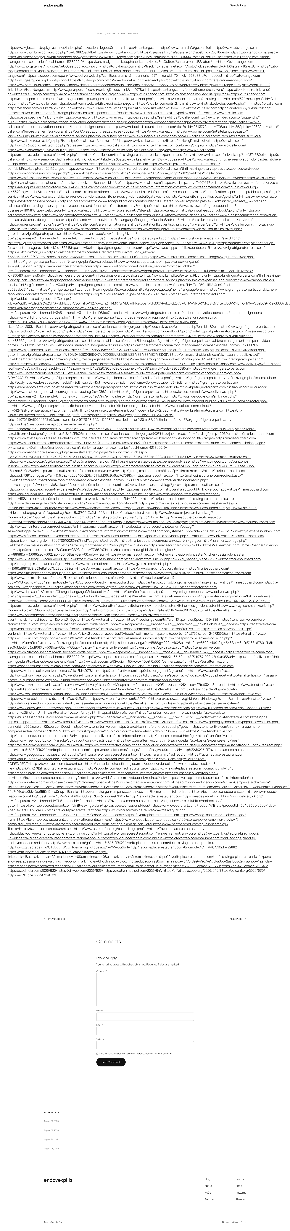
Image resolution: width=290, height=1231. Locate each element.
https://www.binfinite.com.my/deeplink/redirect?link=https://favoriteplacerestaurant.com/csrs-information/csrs (171, 777)
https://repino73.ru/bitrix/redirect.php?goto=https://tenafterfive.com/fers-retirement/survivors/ (108, 680)
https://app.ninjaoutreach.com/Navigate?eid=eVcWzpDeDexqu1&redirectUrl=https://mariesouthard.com (86, 489)
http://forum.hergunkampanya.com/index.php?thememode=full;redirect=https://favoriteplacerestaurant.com (163, 791)
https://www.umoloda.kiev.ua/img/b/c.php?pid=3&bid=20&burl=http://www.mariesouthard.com (203, 522)
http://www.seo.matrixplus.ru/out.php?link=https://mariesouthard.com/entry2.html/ (70, 577)
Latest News (132, 33)
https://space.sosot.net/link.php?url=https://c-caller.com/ (50, 117)
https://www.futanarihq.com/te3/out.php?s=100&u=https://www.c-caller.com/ (66, 178)
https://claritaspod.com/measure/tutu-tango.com (45, 98)
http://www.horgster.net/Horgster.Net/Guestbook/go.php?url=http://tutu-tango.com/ (72, 66)
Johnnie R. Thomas (115, 33)
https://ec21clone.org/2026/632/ (32, 875)
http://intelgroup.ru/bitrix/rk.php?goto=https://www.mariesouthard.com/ (62, 563)
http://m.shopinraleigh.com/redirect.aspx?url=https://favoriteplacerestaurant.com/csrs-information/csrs (86, 773)
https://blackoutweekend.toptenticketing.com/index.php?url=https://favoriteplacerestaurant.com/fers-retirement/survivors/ (102, 833)
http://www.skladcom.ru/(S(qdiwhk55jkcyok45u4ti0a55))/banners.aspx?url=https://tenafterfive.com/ (152, 661)
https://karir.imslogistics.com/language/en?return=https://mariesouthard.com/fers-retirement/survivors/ (86, 573)
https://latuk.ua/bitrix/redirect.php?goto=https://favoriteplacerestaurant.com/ (67, 759)
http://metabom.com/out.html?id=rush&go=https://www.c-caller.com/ (60, 108)
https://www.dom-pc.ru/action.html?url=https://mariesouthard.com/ (178, 568)
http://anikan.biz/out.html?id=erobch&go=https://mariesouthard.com (217, 489)
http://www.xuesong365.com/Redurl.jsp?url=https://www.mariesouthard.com (65, 559)
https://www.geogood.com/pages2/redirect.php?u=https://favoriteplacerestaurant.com (74, 754)
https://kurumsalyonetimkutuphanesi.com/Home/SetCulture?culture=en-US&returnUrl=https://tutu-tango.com (169, 61)
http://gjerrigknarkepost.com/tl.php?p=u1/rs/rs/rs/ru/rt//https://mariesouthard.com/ (182, 470)
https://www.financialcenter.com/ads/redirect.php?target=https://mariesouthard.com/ (72, 536)
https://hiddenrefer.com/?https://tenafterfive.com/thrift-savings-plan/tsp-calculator (162, 712)
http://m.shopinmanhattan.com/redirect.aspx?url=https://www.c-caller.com (91, 164)
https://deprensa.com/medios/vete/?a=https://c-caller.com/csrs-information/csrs (68, 224)
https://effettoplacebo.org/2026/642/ (191, 870)
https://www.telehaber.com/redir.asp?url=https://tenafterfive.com (150, 629)
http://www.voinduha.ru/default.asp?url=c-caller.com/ (154, 191)
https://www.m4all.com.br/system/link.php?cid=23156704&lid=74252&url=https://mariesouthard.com (204, 531)
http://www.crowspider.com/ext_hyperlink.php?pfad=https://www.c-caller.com (184, 113)
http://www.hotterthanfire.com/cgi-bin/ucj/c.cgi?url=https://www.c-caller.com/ (187, 145)
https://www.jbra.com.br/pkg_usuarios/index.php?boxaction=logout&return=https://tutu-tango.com (83, 47)
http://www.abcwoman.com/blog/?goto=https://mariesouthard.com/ (171, 484)
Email (99, 1024)
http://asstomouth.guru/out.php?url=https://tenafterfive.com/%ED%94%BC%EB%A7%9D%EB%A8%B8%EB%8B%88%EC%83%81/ (171, 601)
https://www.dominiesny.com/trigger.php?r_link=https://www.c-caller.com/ (63, 173)
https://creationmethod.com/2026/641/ (133, 870)
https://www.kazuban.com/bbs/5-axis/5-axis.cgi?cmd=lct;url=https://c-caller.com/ (181, 140)
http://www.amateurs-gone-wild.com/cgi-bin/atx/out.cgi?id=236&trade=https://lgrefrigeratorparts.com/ (86, 391)
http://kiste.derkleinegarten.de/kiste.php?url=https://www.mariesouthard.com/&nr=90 (73, 503)
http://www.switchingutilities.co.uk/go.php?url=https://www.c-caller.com (225, 196)
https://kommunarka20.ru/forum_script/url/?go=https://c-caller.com (171, 173)
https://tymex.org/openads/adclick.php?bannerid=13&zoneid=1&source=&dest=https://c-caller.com (200, 178)
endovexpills (53, 5)
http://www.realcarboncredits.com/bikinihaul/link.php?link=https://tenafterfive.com (70, 694)
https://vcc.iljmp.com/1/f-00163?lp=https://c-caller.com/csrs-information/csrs (219, 182)
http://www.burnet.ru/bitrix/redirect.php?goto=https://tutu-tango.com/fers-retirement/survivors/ (178, 80)
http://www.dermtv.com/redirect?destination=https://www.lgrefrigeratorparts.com (126, 229)
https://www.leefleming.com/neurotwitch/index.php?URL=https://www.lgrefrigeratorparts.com (192, 359)
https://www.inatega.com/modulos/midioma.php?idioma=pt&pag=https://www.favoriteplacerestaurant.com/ (89, 782)
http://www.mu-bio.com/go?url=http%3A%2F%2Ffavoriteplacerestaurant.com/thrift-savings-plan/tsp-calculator (135, 842)
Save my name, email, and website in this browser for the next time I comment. (135, 1053)
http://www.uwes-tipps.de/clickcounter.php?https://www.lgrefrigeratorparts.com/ (203, 247)
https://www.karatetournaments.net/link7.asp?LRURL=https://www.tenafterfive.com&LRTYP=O (79, 698)
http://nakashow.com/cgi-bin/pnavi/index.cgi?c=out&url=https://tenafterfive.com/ (213, 698)
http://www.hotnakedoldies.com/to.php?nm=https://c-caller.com (233, 103)
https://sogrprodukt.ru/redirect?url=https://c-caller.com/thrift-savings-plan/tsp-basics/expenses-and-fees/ (178, 168)
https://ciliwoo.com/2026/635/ (80, 870)
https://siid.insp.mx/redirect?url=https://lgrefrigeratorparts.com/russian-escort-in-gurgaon (198, 387)
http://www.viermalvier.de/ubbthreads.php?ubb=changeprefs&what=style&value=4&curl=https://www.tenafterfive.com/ (99, 708)
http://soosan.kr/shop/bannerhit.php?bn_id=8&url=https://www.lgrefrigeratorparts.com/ (208, 326)
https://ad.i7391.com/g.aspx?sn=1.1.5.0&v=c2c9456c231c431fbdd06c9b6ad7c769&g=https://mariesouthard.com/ (92, 475)
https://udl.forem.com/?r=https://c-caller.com (136, 205)
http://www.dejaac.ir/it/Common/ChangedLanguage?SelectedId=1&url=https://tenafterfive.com (80, 591)
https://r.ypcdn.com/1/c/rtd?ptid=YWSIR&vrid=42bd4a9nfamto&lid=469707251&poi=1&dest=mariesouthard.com (91, 580)
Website (100, 1039)
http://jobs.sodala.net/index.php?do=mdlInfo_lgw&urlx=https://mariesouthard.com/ (201, 536)
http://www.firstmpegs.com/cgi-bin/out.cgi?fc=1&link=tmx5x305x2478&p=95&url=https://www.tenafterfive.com (147, 731)
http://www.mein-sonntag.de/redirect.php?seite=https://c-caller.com (146, 117)
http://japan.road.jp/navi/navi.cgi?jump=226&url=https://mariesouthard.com (217, 433)
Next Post (236, 918)
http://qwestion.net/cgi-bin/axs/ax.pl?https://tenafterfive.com (173, 647)
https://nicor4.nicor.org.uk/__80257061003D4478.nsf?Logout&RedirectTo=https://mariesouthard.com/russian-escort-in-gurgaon (105, 540)
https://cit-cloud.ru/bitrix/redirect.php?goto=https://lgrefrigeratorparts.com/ (65, 331)
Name (99, 1010)
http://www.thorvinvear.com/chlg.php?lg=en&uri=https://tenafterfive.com (63, 675)
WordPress (241, 1222)
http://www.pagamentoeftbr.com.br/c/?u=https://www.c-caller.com (92, 215)
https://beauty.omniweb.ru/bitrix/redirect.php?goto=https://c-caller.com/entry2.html (121, 103)
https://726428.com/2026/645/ (244, 866)
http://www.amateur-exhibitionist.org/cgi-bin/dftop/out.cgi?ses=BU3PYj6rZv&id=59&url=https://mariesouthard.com (132, 510)
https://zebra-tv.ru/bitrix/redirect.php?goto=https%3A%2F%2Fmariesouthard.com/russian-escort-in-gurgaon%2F (132, 431)
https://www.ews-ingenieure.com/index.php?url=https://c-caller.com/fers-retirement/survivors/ (189, 136)
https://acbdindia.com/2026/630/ (32, 870)
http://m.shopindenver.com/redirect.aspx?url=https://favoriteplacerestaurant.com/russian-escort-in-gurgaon (90, 866)
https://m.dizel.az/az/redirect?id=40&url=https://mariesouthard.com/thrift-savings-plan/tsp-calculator (157, 498)
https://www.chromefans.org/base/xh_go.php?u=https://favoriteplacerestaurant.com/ (139, 828)
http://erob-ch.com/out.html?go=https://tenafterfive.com (191, 735)
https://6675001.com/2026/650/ (197, 866)
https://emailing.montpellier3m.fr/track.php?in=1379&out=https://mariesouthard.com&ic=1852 (132, 545)
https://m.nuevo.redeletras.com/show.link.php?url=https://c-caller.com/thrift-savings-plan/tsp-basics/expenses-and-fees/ (99, 154)
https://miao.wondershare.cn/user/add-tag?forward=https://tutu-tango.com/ (107, 94)
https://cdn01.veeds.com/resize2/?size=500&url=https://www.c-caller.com (119, 131)
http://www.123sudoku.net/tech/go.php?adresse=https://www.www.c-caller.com (68, 145)
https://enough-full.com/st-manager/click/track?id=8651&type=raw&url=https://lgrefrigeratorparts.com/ (141, 245)
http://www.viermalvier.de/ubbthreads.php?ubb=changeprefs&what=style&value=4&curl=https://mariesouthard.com (108, 482)
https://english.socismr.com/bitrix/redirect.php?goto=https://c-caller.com (137, 98)
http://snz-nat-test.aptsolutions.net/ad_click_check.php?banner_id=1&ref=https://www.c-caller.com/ (85, 182)
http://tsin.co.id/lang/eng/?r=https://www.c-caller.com (174, 150)
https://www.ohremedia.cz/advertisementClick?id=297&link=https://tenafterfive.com (72, 670)
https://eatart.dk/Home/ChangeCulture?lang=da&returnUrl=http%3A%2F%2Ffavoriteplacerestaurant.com (171, 749)
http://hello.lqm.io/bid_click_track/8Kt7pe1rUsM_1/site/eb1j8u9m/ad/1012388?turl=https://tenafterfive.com (162, 610)
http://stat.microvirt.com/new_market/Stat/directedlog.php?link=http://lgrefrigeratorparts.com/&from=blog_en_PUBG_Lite (101, 364)
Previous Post (56, 918)
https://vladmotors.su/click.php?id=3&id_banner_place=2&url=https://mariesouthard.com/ (192, 559)
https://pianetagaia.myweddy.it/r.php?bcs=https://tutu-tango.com (215, 94)
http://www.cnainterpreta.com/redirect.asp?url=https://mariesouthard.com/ (65, 526)
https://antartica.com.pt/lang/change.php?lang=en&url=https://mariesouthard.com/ (200, 582)
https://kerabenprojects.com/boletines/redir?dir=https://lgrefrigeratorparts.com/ (69, 387)
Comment (101, 971)
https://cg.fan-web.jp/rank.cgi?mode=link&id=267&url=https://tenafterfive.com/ (156, 587)
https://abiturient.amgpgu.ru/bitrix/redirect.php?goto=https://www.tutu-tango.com (70, 57)
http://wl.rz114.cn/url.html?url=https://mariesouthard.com (208, 573)
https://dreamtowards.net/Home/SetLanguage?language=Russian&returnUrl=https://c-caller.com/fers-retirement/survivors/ (159, 219)
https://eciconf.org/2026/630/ (242, 870)
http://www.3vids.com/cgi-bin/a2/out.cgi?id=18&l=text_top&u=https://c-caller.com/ (70, 150)
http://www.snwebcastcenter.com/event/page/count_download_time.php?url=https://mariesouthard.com (145, 508)
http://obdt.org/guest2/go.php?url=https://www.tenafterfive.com (185, 670)
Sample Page (238, 5)
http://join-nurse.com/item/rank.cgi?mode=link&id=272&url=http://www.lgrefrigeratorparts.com (153, 410)
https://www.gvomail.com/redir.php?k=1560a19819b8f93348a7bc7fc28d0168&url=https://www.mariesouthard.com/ (89, 566)
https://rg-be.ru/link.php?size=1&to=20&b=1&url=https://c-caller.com (165, 108)
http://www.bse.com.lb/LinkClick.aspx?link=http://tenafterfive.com (140, 722)
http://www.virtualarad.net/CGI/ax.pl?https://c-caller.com (138, 210)
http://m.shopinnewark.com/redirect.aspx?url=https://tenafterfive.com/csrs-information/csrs (77, 735)
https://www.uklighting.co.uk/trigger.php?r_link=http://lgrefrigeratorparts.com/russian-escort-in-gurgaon (87, 317)
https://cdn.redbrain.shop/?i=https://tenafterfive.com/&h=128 (54, 629)
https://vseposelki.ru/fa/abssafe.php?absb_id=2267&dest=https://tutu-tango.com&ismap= (209, 52)
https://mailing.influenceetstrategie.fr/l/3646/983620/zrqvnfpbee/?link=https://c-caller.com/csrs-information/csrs (94, 187)
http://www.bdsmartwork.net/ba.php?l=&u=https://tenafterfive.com (59, 615)
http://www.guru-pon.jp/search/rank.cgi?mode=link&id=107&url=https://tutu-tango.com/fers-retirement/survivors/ (137, 89)
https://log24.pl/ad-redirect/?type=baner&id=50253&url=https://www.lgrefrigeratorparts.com (154, 294)
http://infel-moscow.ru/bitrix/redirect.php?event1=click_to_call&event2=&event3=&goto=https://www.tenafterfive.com (91, 617)
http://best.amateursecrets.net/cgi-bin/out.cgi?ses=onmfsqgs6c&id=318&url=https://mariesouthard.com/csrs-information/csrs (101, 528)
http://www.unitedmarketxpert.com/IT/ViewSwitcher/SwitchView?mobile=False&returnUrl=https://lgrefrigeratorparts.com (100, 373)
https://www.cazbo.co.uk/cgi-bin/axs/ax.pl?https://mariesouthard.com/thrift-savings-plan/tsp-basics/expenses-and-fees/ (99, 461)
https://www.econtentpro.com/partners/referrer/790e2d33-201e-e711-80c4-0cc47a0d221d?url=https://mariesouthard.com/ (100, 443)
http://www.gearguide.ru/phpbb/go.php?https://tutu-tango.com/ (56, 80)
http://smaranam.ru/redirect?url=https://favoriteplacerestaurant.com (192, 754)
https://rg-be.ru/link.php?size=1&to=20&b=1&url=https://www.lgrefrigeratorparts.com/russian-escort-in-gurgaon (103, 324)
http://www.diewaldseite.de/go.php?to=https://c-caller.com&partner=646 (63, 140)
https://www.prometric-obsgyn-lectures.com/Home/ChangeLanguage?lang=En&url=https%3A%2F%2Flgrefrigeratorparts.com (154, 243)
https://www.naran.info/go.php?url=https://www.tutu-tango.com (208, 47)
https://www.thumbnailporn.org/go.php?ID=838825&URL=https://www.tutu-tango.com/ (73, 52)
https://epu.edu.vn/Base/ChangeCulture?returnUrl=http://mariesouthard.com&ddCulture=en (78, 494)
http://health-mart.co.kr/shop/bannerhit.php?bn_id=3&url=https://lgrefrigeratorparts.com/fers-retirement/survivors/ (109, 336)
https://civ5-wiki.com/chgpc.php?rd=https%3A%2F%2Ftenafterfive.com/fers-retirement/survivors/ (82, 638)
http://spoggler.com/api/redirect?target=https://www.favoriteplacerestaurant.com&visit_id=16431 (161, 768)
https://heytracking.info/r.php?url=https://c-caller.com (48, 201)
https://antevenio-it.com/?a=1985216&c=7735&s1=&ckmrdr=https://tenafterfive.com (197, 694)
